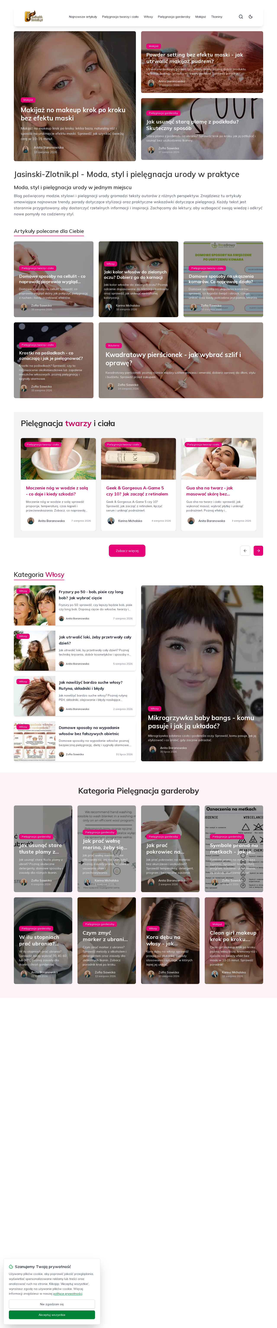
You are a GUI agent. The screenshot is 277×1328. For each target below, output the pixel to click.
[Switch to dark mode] (250, 17)
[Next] (258, 551)
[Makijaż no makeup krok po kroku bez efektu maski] (75, 96)
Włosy (148, 17)
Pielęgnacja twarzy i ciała (120, 17)
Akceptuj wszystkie (52, 1315)
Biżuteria (113, 345)
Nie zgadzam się (52, 1304)
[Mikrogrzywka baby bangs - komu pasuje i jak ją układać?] (202, 673)
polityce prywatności (67, 1294)
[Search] (240, 16)
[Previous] (245, 551)
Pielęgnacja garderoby (174, 17)
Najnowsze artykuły (83, 17)
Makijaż (200, 17)
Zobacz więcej (127, 551)
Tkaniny (216, 17)
